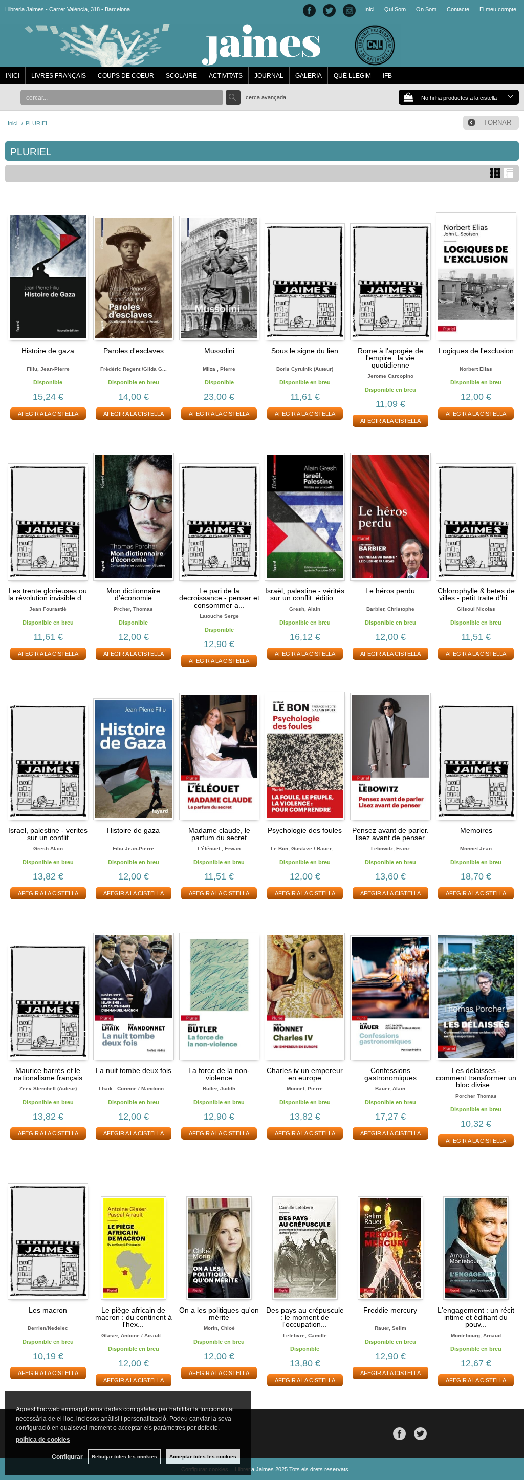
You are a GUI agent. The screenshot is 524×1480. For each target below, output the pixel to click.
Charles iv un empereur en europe (305, 1074)
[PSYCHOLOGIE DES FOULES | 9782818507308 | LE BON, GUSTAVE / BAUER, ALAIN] (305, 749)
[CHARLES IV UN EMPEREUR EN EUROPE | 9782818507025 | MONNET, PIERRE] (305, 988)
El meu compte (497, 9)
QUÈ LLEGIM (352, 75)
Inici (369, 9)
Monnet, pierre (305, 1088)
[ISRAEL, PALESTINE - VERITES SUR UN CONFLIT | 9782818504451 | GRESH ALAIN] (48, 749)
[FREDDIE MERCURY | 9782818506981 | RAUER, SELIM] (390, 1228)
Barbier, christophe (390, 609)
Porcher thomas (476, 1096)
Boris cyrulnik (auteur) (304, 369)
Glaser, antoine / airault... (133, 1335)
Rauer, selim (390, 1328)
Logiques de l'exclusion (476, 351)
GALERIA (308, 75)
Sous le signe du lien (304, 351)
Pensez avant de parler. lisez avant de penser (390, 834)
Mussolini (219, 351)
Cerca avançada (266, 97)
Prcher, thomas (133, 609)
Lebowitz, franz (390, 848)
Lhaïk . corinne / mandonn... (133, 1088)
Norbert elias (476, 369)
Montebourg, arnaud (476, 1335)
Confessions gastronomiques (390, 1074)
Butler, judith (219, 1088)
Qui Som (395, 9)
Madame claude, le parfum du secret (219, 834)
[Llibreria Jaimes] (200, 61)
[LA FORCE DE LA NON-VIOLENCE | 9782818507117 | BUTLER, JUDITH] (219, 988)
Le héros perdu (390, 591)
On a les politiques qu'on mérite (219, 1313)
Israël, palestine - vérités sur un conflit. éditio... (304, 594)
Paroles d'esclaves (133, 351)
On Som (426, 9)
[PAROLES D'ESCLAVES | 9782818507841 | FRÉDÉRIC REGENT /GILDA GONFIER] (133, 269)
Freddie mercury (390, 1310)
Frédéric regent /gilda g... (133, 369)
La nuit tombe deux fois (133, 1070)
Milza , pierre (219, 369)
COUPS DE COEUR (126, 75)
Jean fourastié (48, 609)
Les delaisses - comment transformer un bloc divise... (476, 1077)
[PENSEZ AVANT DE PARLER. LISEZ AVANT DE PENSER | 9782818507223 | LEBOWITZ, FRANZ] (390, 749)
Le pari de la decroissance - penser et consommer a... (219, 598)
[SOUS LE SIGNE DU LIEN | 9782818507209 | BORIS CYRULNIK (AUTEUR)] (305, 269)
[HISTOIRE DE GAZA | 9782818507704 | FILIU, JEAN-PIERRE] (48, 269)
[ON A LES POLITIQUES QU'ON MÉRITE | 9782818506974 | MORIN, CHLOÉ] (219, 1228)
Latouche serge (219, 616)
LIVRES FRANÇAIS (58, 75)
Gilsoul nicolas (476, 609)
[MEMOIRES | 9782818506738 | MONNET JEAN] (476, 749)
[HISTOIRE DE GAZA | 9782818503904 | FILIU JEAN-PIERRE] (133, 749)
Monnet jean (476, 848)
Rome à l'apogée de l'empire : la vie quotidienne (390, 358)
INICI (12, 75)
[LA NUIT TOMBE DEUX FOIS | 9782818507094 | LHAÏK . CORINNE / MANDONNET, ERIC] (133, 988)
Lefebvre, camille (305, 1335)
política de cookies (43, 1439)
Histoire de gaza (47, 351)
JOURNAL (268, 75)
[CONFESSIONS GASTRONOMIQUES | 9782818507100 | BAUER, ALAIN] (390, 988)
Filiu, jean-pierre (48, 369)
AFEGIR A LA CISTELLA (48, 414)
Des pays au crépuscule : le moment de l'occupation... (305, 1317)
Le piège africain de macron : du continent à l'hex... (133, 1317)
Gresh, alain (304, 609)
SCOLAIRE (181, 75)
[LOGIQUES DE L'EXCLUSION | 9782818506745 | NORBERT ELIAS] (476, 269)
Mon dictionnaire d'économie (133, 594)
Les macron (48, 1310)
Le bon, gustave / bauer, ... (305, 848)
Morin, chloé (219, 1328)
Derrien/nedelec (48, 1328)
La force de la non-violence (219, 1074)
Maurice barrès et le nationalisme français (48, 1074)
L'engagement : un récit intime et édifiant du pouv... (476, 1317)
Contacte (458, 9)
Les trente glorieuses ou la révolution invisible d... (48, 594)
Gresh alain (48, 848)
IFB (387, 75)
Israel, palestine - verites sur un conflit (48, 834)
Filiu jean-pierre (133, 848)
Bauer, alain (390, 1088)
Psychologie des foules (305, 830)
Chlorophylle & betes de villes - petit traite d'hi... (476, 594)
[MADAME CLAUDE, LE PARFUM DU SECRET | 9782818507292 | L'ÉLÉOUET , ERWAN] (219, 749)
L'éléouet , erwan (219, 848)
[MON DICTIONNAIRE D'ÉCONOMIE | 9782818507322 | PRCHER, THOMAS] (133, 509)
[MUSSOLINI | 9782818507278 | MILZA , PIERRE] (219, 269)
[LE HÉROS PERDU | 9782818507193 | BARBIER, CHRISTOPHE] (390, 509)
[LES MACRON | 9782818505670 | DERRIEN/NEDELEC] (48, 1228)
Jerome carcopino (390, 376)
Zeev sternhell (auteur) (48, 1088)
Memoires (476, 830)
